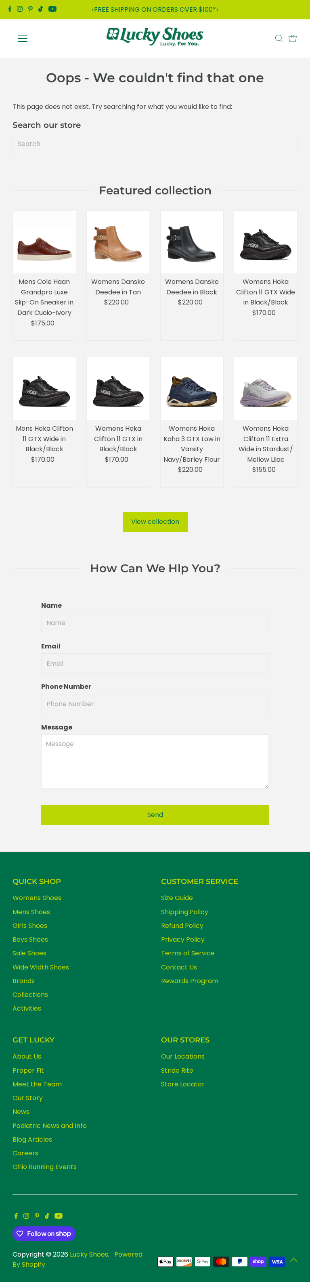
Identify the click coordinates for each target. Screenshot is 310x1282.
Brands (24, 981)
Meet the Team (37, 1084)
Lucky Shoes (89, 1254)
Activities (27, 1008)
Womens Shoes (37, 898)
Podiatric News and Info (50, 1125)
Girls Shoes (30, 925)
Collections (30, 994)
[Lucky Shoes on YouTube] (52, 9)
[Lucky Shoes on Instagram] (20, 9)
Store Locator (183, 1084)
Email (51, 646)
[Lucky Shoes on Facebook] (10, 9)
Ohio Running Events (45, 1167)
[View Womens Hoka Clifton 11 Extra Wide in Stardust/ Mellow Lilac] (265, 388)
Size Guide (177, 898)
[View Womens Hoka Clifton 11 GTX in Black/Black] (118, 388)
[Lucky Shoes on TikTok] (40, 9)
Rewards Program (189, 981)
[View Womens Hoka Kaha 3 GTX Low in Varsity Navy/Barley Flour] (192, 388)
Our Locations (183, 1056)
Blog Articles (32, 1139)
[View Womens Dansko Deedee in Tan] (118, 242)
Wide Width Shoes (41, 967)
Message (56, 727)
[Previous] (93, 10)
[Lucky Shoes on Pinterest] (30, 9)
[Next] (217, 10)
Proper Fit (28, 1070)
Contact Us (179, 967)
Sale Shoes (29, 953)
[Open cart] (293, 38)
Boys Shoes (30, 939)
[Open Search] (279, 38)
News (21, 1111)
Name (51, 605)
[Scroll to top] (294, 1260)
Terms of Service (188, 953)
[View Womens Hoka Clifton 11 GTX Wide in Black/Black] (265, 242)
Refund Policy (182, 925)
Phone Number (66, 686)
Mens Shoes (31, 912)
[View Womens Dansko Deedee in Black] (192, 242)
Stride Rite (177, 1070)
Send (155, 814)
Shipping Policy (184, 912)
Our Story (28, 1098)
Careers (25, 1153)
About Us (27, 1056)
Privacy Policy (183, 939)
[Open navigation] (46, 38)
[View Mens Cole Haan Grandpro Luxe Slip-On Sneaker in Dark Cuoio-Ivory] (44, 242)
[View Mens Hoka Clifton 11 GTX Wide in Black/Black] (44, 388)
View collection (155, 521)
